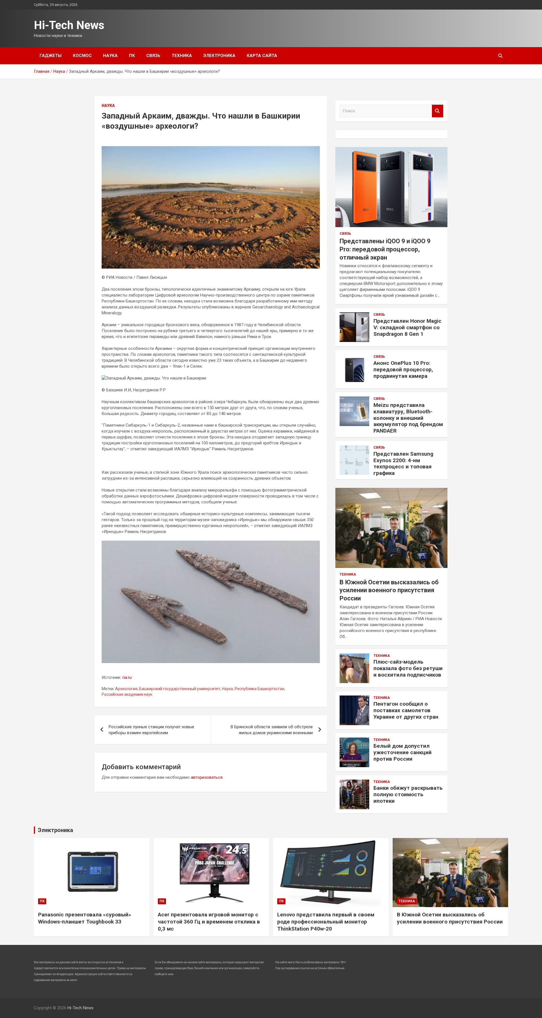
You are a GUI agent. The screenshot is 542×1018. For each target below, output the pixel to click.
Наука (110, 55)
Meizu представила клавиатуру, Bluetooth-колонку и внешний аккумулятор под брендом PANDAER (408, 418)
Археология (126, 688)
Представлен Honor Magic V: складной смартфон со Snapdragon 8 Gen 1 (407, 327)
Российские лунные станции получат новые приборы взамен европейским (151, 729)
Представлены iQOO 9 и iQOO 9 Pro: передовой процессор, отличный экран (385, 249)
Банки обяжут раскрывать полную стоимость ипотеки (408, 794)
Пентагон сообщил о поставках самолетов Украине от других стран (405, 710)
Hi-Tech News (69, 25)
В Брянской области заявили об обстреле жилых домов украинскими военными (272, 729)
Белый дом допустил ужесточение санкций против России (402, 752)
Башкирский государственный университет (179, 688)
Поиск (437, 111)
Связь (153, 55)
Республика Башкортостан (259, 688)
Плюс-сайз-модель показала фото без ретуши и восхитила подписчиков (408, 668)
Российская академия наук (127, 694)
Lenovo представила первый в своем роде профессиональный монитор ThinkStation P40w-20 (325, 921)
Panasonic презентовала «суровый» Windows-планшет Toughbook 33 (84, 918)
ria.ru (127, 677)
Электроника (219, 55)
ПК (132, 55)
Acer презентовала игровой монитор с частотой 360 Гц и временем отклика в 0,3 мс (209, 921)
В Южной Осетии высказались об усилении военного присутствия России (389, 590)
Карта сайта (262, 55)
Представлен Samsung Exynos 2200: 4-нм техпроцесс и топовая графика (403, 463)
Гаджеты (51, 55)
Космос (82, 55)
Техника (182, 55)
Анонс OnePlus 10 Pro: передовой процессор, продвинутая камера (403, 369)
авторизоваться (206, 777)
